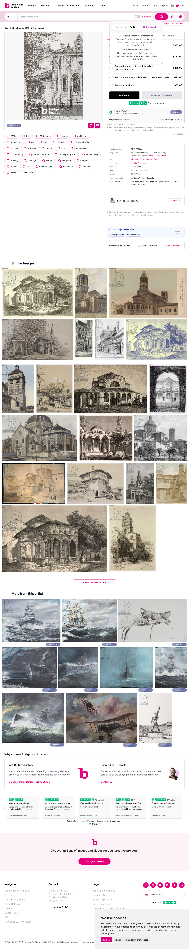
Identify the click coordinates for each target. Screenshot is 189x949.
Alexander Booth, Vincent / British (145, 159)
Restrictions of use (102, 904)
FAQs (7, 917)
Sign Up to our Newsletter (17, 921)
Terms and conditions (104, 890)
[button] (145, 232)
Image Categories (13, 904)
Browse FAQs (43, 781)
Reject (118, 940)
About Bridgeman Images (17, 890)
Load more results (94, 582)
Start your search (94, 861)
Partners (8, 895)
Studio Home (11, 912)
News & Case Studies (15, 899)
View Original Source (157, 155)
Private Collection (138, 163)
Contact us (175, 201)
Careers (8, 908)
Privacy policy (100, 895)
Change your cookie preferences (109, 908)
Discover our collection (21, 781)
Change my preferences (136, 940)
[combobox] (93, 17)
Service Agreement (102, 899)
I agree (106, 940)
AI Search (146, 16)
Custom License (165, 35)
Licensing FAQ (179, 134)
